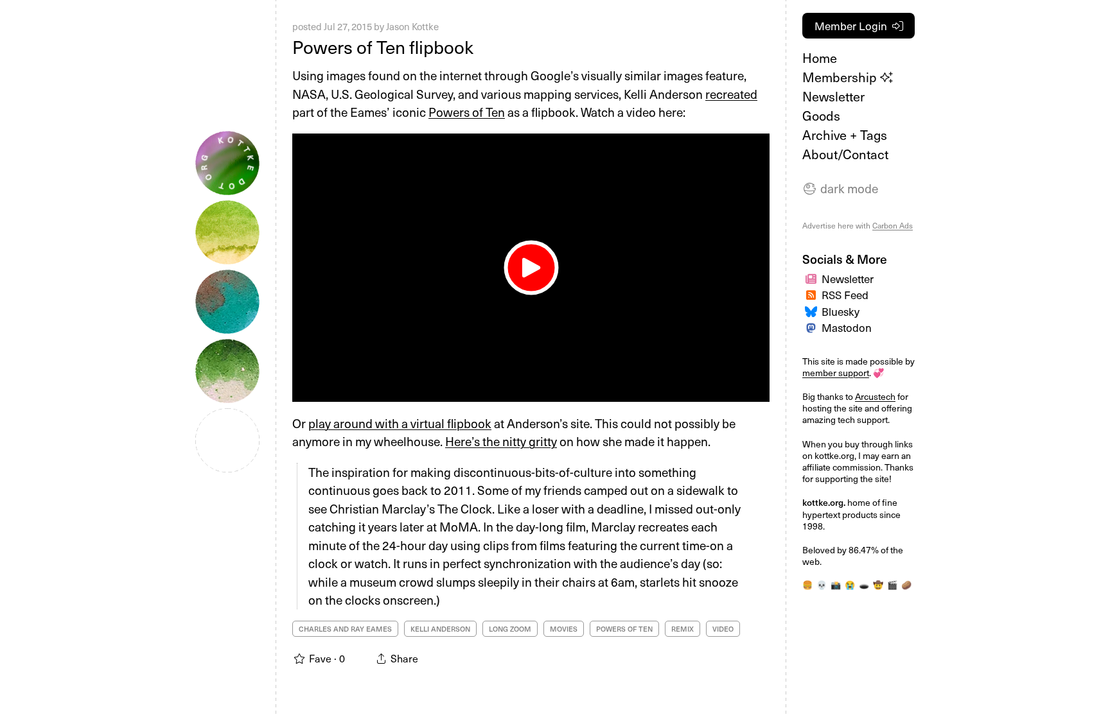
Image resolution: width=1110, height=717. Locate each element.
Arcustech (875, 396)
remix (682, 629)
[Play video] (531, 267)
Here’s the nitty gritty (501, 441)
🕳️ (864, 585)
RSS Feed (845, 294)
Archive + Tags (844, 135)
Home (819, 58)
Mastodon (847, 327)
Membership (841, 77)
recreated (731, 93)
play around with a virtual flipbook (399, 423)
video (723, 629)
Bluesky (840, 311)
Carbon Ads (892, 225)
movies (563, 629)
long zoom (510, 629)
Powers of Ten (466, 111)
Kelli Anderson (440, 629)
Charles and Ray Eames (345, 629)
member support (835, 373)
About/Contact (845, 154)
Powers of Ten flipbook (382, 46)
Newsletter (833, 96)
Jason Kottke (412, 26)
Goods (821, 116)
